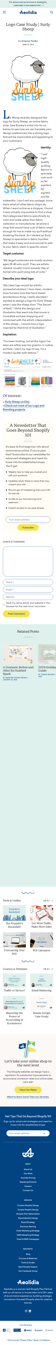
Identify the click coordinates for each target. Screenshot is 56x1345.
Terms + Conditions (41, 1340)
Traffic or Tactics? (14, 990)
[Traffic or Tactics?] (14, 987)
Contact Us (28, 1190)
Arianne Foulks (29, 41)
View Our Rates (28, 1090)
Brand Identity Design (28, 1218)
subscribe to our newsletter (27, 6)
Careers (28, 1186)
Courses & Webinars (28, 1259)
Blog (28, 1254)
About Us (28, 1169)
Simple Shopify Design (28, 1210)
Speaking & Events (28, 1182)
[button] (51, 12)
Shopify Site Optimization (28, 1214)
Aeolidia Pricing (28, 1178)
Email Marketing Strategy (28, 1231)
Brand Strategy (28, 1222)
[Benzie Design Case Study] (41, 1010)
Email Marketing (42, 990)
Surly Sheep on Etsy (17, 402)
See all (46, 901)
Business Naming (28, 1227)
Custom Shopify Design (28, 1205)
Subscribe (28, 528)
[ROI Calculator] (41, 947)
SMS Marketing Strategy (28, 1235)
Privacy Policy (26, 1340)
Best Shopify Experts (28, 1267)
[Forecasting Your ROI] (14, 947)
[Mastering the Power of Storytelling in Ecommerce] (14, 1010)
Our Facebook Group (28, 1271)
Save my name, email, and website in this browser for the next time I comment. (28, 605)
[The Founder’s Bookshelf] (14, 920)
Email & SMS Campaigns (28, 1239)
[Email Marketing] (41, 987)
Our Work (28, 1174)
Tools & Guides (28, 1263)
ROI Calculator (41, 950)
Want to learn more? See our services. (28, 1097)
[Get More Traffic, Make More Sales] (41, 920)
